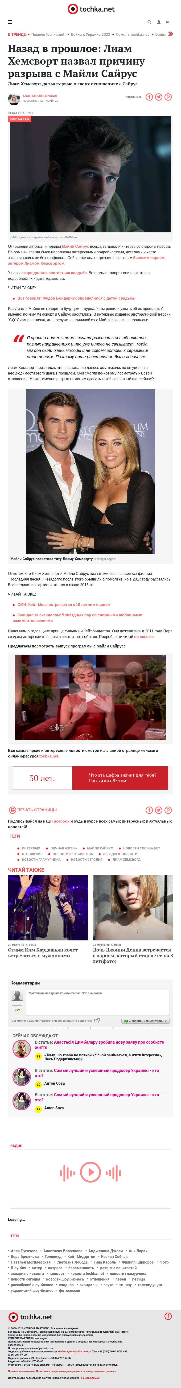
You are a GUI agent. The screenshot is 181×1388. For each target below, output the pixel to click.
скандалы (89, 1285)
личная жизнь (63, 848)
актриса (55, 1268)
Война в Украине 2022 (90, 34)
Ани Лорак (138, 1251)
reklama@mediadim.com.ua (74, 1351)
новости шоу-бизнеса (73, 854)
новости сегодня (86, 859)
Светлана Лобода (72, 1262)
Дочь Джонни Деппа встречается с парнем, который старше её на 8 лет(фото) (133, 955)
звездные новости (120, 854)
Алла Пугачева (24, 1251)
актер (37, 1268)
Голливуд (53, 1256)
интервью (31, 848)
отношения (32, 854)
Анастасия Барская (40, 96)
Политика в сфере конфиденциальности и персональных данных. (76, 1371)
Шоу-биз (18, 1268)
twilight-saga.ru (106, 559)
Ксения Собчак (114, 1256)
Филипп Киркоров (138, 1262)
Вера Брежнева (25, 1256)
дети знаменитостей (118, 1268)
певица (138, 1279)
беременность (81, 1268)
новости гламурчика (41, 859)
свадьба (66, 1285)
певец (120, 1279)
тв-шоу (125, 1285)
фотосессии (69, 1290)
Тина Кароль (105, 1262)
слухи (108, 1285)
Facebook (61, 821)
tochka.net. (49, 756)
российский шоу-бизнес (32, 1285)
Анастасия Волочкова (62, 1251)
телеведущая (150, 1285)
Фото (164, 1262)
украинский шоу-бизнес (32, 1290)
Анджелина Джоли (105, 1251)
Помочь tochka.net (48, 34)
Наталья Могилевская (31, 1262)
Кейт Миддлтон (81, 1256)
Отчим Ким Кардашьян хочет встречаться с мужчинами (43, 953)
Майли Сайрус (100, 848)
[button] (159, 22)
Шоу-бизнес (19, 119)
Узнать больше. (90, 1378)
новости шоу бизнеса (65, 1279)
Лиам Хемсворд (126, 859)
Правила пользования (21, 1371)
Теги (15, 1236)
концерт (57, 1273)
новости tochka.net (141, 848)
